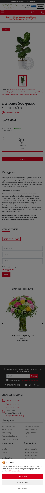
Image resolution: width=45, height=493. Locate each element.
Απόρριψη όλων (22, 482)
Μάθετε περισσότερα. (15, 471)
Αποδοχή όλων (22, 476)
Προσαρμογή (22, 488)
